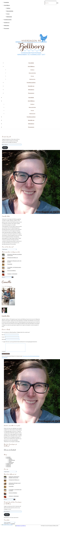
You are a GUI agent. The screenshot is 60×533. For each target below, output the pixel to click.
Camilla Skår (5, 307)
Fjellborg (8, 8)
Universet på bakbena (11, 270)
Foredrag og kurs (8, 19)
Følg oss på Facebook (10, 449)
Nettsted (3, 339)
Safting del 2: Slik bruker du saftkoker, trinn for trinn (14, 477)
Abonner (5, 147)
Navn (3, 334)
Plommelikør (9, 264)
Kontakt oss (6, 22)
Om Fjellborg (7, 5)
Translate (13, 523)
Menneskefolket (32, 72)
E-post (3, 337)
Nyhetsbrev (6, 25)
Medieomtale (9, 16)
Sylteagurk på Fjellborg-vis (12, 257)
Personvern (6, 28)
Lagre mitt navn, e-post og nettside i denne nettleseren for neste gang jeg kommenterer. (20, 341)
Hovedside (6, 2)
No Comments (9, 286)
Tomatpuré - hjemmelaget (12, 273)
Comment (3, 351)
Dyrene (7, 13)
